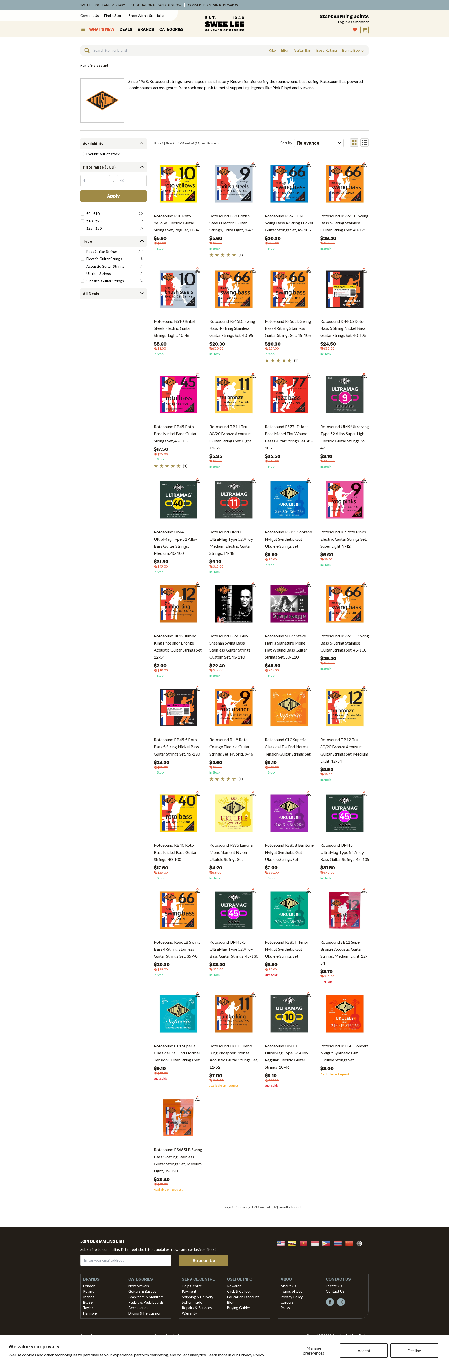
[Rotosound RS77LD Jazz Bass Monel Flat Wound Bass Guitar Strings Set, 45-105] (289, 396)
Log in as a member (353, 22)
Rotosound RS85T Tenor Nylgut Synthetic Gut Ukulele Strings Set (286, 948)
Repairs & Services (197, 1307)
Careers (287, 1302)
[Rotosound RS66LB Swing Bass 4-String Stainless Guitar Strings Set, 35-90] (178, 912)
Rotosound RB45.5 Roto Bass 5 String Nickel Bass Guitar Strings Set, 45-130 (177, 746)
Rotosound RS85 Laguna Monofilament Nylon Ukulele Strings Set (231, 851)
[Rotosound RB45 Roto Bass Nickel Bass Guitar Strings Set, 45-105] (178, 396)
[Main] (224, 23)
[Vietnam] (305, 1242)
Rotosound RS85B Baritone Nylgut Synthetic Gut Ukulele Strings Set (289, 851)
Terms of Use (291, 1291)
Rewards (234, 1286)
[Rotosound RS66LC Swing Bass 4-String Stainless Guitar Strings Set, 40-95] (233, 291)
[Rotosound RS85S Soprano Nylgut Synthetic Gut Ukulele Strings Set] (289, 501)
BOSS (88, 1302)
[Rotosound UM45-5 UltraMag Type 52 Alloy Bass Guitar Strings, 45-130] (233, 912)
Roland (88, 1291)
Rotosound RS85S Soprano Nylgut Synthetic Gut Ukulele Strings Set (288, 538)
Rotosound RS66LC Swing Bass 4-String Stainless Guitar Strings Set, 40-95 (232, 328)
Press (285, 1307)
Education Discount (243, 1296)
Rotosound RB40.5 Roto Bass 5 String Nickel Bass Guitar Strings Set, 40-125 (343, 328)
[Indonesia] (316, 1242)
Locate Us (334, 1286)
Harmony (90, 1313)
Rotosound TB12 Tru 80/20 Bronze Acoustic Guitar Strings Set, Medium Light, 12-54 (344, 750)
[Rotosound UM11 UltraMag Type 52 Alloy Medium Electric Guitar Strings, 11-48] (233, 501)
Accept (364, 1350)
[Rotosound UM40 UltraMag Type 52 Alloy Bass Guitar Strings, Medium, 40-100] (178, 501)
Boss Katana (326, 50)
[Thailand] (339, 1242)
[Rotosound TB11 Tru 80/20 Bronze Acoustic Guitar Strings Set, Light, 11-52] (233, 396)
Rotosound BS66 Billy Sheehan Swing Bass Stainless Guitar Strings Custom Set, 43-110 (229, 646)
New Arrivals (138, 1286)
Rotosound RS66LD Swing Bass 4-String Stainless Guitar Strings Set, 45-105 (288, 328)
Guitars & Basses (142, 1291)
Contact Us (89, 15)
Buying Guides (239, 1307)
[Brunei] (293, 1242)
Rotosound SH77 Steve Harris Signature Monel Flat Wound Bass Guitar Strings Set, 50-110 (286, 646)
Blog (230, 1302)
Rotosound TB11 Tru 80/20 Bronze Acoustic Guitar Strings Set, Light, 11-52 (230, 437)
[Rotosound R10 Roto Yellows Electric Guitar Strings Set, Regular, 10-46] (178, 185)
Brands (146, 29)
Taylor (88, 1307)
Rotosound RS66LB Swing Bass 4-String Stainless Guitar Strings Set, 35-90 (177, 948)
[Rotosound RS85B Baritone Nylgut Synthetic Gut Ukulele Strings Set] (289, 815)
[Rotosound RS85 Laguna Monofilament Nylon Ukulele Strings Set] (233, 815)
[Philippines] (328, 1242)
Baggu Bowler (353, 50)
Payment (189, 1291)
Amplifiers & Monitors (146, 1296)
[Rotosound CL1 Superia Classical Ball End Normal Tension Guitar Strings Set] (178, 1015)
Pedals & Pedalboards (146, 1302)
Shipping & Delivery (197, 1296)
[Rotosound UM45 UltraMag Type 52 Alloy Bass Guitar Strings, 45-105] (344, 815)
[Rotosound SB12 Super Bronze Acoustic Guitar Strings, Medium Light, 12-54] (344, 912)
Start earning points (344, 17)
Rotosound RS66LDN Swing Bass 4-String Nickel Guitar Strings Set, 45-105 (289, 222)
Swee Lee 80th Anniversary (102, 5)
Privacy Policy (251, 1354)
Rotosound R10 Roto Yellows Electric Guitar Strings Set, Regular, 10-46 (177, 222)
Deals (126, 29)
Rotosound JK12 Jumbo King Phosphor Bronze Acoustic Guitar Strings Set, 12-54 (178, 646)
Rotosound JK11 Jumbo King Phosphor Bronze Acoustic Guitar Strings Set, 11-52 (233, 1056)
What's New (101, 29)
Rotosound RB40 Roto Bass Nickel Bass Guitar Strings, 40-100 (175, 851)
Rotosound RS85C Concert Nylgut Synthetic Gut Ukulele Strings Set (344, 1052)
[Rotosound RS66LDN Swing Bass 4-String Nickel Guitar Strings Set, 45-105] (289, 185)
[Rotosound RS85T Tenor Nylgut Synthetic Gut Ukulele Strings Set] (289, 912)
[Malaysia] (282, 1242)
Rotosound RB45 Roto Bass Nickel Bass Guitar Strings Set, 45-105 (175, 433)
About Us (288, 1286)
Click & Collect (239, 1291)
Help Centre (192, 1286)
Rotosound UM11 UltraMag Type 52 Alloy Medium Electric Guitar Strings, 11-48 (231, 542)
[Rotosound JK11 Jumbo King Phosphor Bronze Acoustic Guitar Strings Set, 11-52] (233, 1015)
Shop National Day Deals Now (156, 5)
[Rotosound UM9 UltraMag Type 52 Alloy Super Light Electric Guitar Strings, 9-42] (344, 396)
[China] (350, 1242)
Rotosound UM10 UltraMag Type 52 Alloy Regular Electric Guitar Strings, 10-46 (286, 1056)
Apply (113, 196)
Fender (89, 1286)
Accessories (138, 1307)
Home (84, 65)
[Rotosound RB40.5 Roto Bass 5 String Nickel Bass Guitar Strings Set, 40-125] (344, 291)
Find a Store (113, 15)
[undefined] (85, 50)
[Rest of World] (360, 1242)
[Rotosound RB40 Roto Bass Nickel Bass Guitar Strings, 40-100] (178, 815)
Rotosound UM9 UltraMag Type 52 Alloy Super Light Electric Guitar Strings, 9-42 (344, 437)
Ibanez (88, 1296)
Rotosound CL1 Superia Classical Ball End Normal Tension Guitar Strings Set (177, 1052)
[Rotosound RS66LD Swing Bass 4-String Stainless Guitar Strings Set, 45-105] (289, 291)
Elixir (285, 50)
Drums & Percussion (144, 1313)
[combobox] (173, 50)
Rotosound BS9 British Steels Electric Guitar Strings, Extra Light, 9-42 (231, 222)
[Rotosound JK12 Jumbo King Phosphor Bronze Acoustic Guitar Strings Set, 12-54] (178, 605)
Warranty (189, 1313)
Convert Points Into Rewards (212, 5)
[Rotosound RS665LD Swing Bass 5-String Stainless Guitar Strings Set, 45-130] (344, 605)
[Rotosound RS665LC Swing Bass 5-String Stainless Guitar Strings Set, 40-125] (344, 185)
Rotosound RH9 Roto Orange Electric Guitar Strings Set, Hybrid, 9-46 (231, 746)
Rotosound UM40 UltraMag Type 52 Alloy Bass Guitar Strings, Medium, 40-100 (175, 542)
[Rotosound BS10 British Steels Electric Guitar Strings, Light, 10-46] (178, 291)
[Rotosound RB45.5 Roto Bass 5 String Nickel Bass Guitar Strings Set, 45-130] (178, 709)
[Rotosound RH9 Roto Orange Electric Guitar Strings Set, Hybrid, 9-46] (233, 709)
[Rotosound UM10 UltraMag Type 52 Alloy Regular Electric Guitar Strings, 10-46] (289, 1015)
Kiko (272, 50)
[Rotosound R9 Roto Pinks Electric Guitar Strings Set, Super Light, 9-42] (344, 501)
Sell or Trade (192, 1302)
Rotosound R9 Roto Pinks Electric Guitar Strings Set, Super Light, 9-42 (343, 538)
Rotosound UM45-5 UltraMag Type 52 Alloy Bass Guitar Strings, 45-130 (233, 948)
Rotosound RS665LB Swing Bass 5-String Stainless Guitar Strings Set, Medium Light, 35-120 (178, 1160)
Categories (171, 29)
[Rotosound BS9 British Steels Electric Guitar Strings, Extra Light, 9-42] (233, 185)
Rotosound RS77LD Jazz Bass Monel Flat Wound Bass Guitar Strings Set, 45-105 (289, 437)
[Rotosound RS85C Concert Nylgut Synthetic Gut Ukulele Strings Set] (344, 1015)
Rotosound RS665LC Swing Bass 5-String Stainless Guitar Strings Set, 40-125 (344, 222)
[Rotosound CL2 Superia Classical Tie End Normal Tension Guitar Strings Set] (289, 709)
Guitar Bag (302, 50)
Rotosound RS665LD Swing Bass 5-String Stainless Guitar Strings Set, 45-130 (344, 642)
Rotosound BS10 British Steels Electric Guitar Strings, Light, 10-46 (175, 328)
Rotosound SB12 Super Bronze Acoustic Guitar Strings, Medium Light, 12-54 (343, 952)
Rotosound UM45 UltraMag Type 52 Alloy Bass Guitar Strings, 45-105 (344, 851)
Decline (414, 1350)
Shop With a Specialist (147, 15)
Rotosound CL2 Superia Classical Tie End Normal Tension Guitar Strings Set (288, 746)
